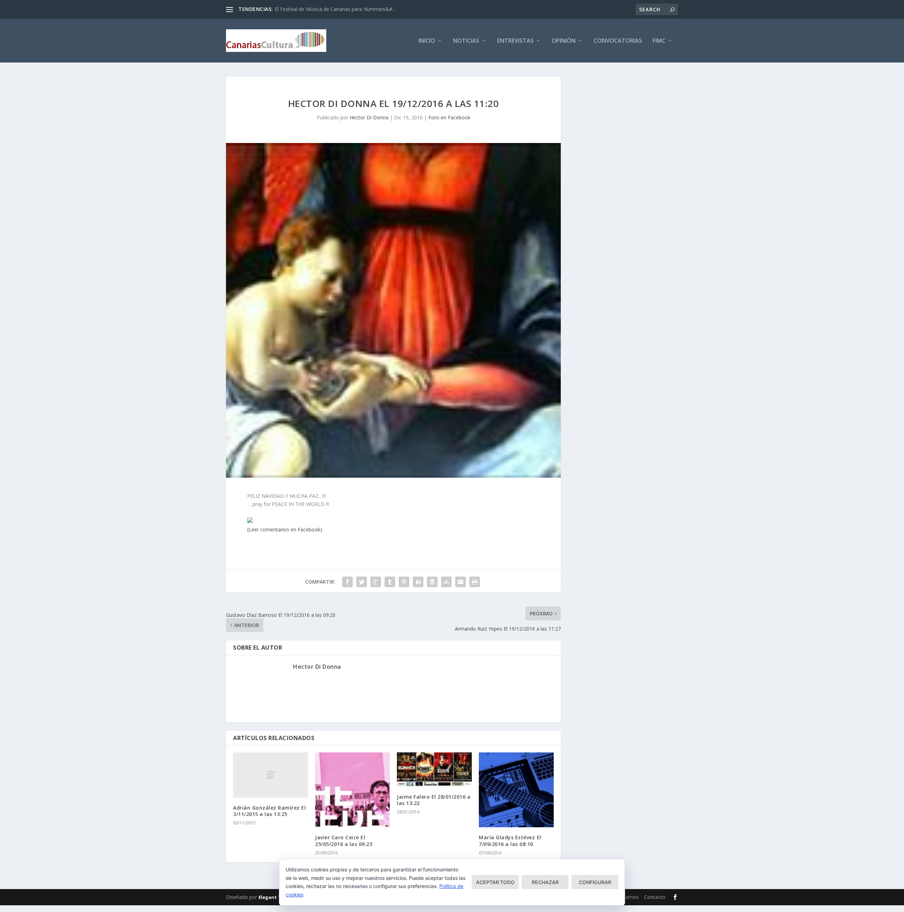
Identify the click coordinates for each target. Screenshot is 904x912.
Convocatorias (618, 41)
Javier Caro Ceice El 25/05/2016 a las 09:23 (343, 840)
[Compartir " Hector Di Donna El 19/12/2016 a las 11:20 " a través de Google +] (376, 582)
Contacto (654, 897)
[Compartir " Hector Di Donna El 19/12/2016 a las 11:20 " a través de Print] (475, 582)
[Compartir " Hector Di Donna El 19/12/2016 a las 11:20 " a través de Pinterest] (404, 582)
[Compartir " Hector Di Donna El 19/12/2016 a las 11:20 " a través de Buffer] (432, 582)
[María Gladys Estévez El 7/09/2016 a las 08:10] (516, 789)
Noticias (466, 41)
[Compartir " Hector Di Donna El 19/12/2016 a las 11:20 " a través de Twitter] (362, 582)
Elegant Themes (277, 897)
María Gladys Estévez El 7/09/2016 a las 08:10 (510, 840)
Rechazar (545, 882)
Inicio (426, 41)
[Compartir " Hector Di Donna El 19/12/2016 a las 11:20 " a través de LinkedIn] (418, 582)
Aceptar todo (495, 882)
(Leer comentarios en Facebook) (284, 529)
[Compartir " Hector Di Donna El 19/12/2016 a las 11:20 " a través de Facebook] (347, 582)
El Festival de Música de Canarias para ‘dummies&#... (335, 9)
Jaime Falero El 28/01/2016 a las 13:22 (433, 799)
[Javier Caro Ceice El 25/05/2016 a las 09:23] (352, 789)
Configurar (595, 882)
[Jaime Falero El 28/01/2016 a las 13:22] (434, 769)
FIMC (659, 41)
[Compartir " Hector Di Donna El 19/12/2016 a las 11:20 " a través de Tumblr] (390, 582)
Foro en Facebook (449, 117)
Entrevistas (515, 41)
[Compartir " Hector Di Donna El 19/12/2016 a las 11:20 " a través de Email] (460, 582)
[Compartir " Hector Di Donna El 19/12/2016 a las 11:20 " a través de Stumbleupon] (446, 582)
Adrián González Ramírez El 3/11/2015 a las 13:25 (269, 810)
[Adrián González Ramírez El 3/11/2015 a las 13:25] (270, 774)
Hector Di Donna (369, 117)
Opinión (564, 41)
